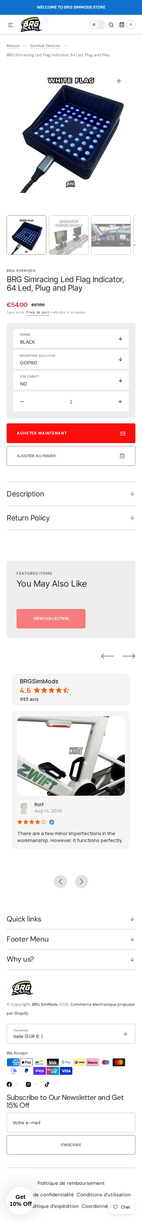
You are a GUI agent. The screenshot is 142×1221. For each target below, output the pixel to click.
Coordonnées (98, 1206)
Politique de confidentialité (42, 1194)
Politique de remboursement (71, 1183)
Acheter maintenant (42, 433)
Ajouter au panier (36, 456)
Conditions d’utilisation (104, 1194)
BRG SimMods (45, 1004)
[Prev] (107, 656)
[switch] (97, 24)
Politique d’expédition (53, 1206)
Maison (13, 45)
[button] (10, 25)
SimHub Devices (45, 45)
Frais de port (37, 312)
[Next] (129, 656)
